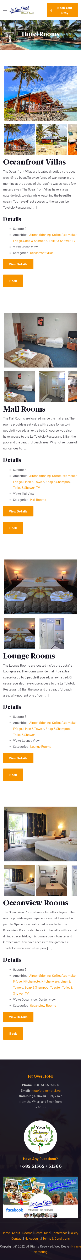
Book (13, 281)
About (16, 1233)
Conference (60, 1233)
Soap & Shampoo (35, 241)
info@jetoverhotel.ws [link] (46, 1090)
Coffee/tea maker (64, 234)
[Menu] (5, 10)
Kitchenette (31, 981)
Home (6, 1233)
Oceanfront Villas (34, 162)
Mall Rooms (24, 409)
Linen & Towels (33, 482)
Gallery (73, 1233)
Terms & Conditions (56, 1238)
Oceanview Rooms (35, 902)
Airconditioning (40, 234)
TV (74, 241)
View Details (18, 264)
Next (71, 144)
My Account (33, 1238)
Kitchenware (50, 981)
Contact (17, 1238)
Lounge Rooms (29, 656)
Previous (10, 144)
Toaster (55, 987)
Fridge (17, 241)
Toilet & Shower (59, 241)
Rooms (27, 1233)
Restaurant (42, 1233)
